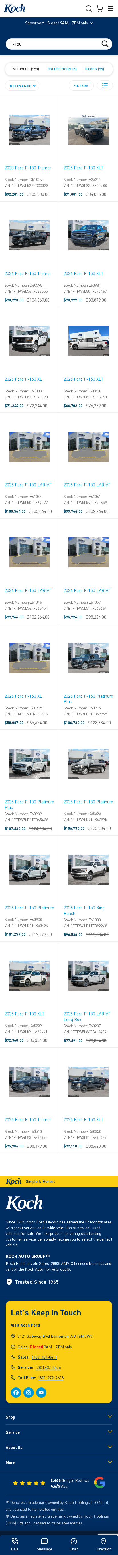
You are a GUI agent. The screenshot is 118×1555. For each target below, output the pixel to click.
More (10, 1462)
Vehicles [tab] (25, 69)
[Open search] (88, 8)
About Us (14, 1447)
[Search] (105, 43)
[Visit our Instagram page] (28, 1392)
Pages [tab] (94, 69)
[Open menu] (110, 8)
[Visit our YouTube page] (41, 1392)
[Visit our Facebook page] (16, 1392)
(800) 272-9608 (51, 1377)
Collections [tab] (62, 69)
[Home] (14, 8)
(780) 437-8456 (48, 1367)
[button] (105, 85)
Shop (10, 1417)
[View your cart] (99, 8)
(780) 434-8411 (44, 1357)
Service (13, 1432)
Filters (81, 85)
